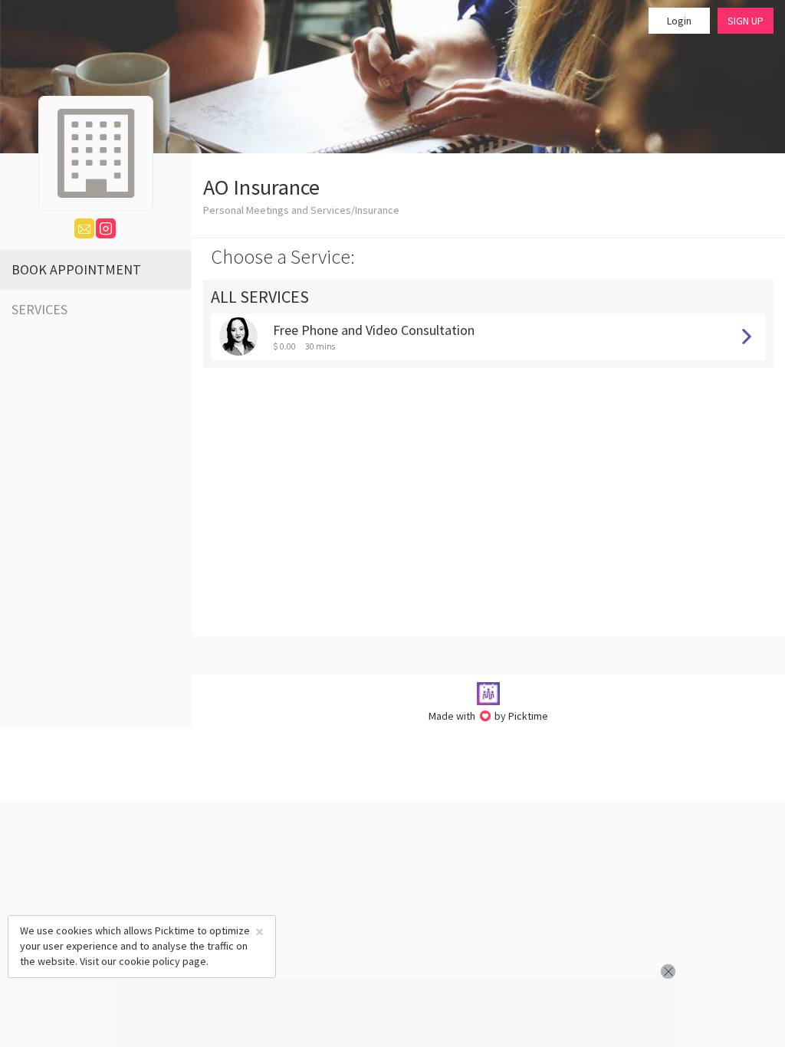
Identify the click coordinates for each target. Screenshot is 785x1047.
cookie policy (149, 961)
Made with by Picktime (489, 716)
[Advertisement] (396, 1012)
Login (679, 21)
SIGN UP (746, 21)
